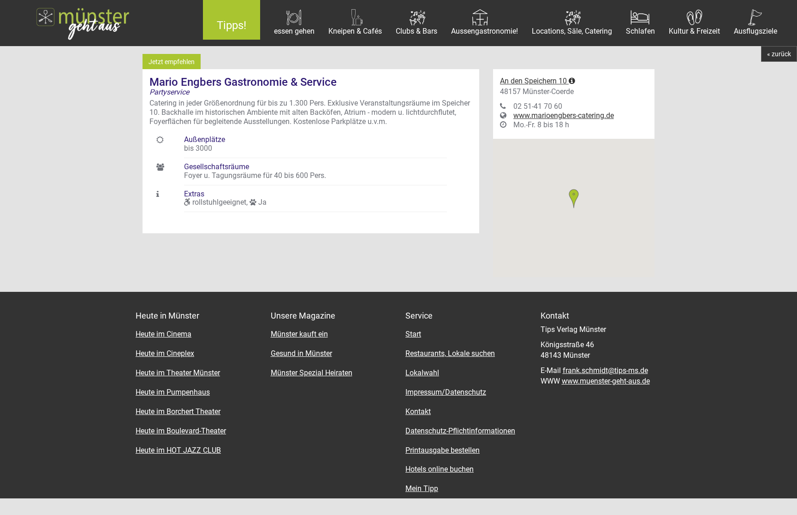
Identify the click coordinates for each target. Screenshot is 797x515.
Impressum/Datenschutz (445, 392)
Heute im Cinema (163, 334)
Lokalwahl (422, 372)
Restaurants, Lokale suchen (450, 353)
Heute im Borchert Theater (178, 411)
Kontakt (418, 411)
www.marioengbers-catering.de (563, 115)
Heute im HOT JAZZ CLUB (178, 450)
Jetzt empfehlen (172, 61)
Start (413, 334)
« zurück (779, 54)
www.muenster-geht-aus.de (606, 381)
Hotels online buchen (439, 469)
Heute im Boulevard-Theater (181, 430)
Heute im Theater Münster (178, 372)
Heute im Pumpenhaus (173, 392)
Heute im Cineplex (165, 353)
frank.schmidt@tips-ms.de (605, 370)
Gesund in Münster (301, 353)
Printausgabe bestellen (442, 450)
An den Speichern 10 (534, 81)
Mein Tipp (421, 488)
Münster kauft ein (299, 334)
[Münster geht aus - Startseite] (94, 23)
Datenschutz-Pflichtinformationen (460, 430)
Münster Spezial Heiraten (311, 372)
